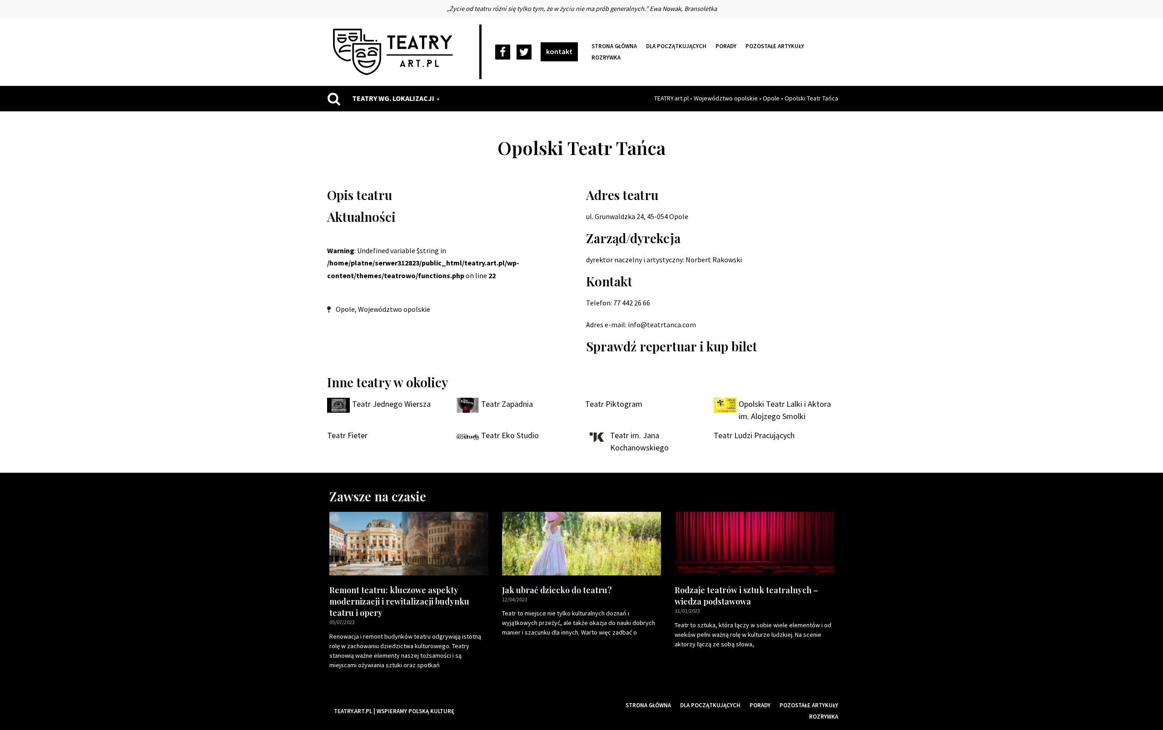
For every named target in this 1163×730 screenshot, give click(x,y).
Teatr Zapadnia (507, 404)
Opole (771, 98)
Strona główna (614, 46)
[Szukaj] (334, 98)
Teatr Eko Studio (510, 435)
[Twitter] (524, 52)
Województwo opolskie (726, 98)
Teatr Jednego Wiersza (391, 404)
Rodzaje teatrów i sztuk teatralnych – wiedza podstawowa (746, 596)
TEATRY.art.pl (671, 98)
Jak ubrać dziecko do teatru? (557, 590)
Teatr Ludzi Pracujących (754, 435)
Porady (726, 46)
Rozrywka (606, 57)
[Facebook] (502, 52)
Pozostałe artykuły (775, 46)
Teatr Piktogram (613, 404)
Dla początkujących (676, 46)
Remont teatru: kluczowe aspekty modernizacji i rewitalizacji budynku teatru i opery (399, 601)
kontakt (559, 51)
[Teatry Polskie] (395, 52)
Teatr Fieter (347, 435)
